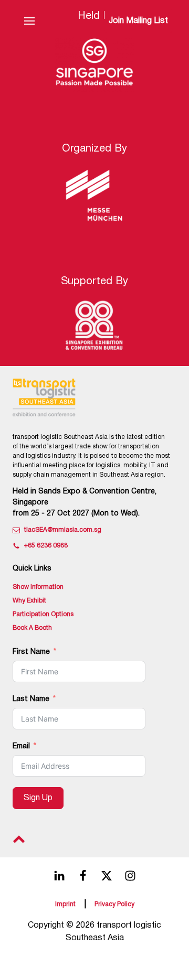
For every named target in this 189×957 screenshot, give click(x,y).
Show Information (38, 587)
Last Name (31, 699)
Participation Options (43, 614)
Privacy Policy (114, 904)
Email (21, 746)
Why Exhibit (29, 601)
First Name (31, 652)
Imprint (65, 904)
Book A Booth (32, 628)
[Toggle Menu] (29, 21)
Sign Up (38, 798)
